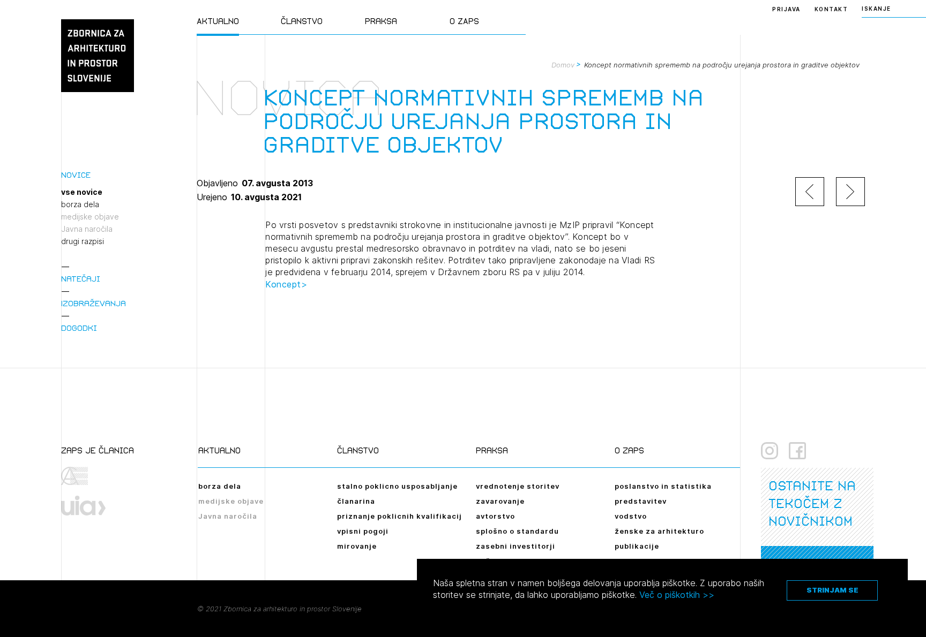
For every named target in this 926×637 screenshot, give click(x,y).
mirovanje (357, 546)
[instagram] (769, 450)
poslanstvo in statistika (663, 486)
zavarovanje (500, 501)
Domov (562, 65)
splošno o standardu (517, 531)
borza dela (80, 204)
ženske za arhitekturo (659, 531)
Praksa (381, 21)
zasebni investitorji (515, 546)
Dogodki (79, 327)
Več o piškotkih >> (676, 595)
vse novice (81, 192)
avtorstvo (495, 516)
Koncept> (286, 284)
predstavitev (641, 501)
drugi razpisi (82, 241)
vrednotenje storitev (517, 486)
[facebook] (797, 450)
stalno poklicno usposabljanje (397, 486)
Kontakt (831, 9)
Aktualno (218, 21)
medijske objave (90, 217)
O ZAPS (464, 21)
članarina (356, 501)
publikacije (637, 546)
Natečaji (80, 278)
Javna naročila (87, 229)
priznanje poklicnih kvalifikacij (399, 516)
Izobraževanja (93, 303)
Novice (76, 174)
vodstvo (631, 516)
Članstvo (302, 21)
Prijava (786, 9)
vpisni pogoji (363, 531)
